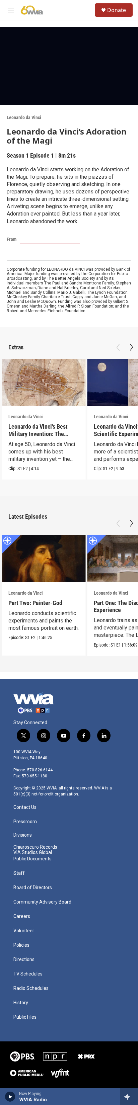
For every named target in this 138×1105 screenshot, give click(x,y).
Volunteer (23, 930)
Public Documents (32, 858)
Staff (19, 873)
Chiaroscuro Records (35, 847)
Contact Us (25, 807)
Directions (23, 959)
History (20, 1002)
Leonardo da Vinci (24, 117)
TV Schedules (28, 973)
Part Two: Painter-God (35, 602)
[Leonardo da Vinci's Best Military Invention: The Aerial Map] (43, 382)
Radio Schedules (31, 988)
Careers (21, 916)
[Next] (131, 347)
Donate (116, 10)
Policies (21, 945)
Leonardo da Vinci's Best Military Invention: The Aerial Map (38, 433)
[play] (10, 1096)
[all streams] (129, 1096)
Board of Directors (32, 887)
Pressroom (25, 821)
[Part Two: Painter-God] (43, 558)
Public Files (25, 1017)
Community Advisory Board (42, 902)
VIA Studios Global (32, 852)
